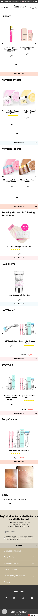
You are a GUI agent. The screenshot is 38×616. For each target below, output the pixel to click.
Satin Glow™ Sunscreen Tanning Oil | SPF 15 (11, 49)
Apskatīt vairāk (19, 74)
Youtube (23, 598)
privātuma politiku (14, 539)
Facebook (6, 598)
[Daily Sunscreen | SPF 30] (27, 34)
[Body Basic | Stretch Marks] (27, 328)
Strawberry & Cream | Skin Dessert (11, 181)
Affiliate (7, 582)
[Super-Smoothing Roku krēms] (19, 282)
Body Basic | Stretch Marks (27, 342)
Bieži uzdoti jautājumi (12, 551)
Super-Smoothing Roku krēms (19, 295)
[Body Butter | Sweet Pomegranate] (11, 97)
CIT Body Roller (11, 341)
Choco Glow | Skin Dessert (27, 181)
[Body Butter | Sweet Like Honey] (27, 97)
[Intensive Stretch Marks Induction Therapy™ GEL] (11, 382)
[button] (13, 115)
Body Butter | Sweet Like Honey (27, 112)
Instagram (14, 598)
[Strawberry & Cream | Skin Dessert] (11, 166)
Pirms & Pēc (9, 557)
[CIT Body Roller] (11, 328)
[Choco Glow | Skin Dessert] (27, 166)
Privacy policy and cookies (14, 576)
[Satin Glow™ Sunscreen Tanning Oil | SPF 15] (11, 34)
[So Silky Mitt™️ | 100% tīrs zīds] (19, 233)
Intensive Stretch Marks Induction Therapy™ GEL (11, 398)
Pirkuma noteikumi (11, 569)
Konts (33, 8)
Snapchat (32, 598)
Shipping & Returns (11, 563)
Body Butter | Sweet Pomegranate (11, 112)
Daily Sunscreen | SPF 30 (27, 48)
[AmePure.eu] (20, 11)
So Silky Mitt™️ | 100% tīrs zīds (19, 247)
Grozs (36, 8)
